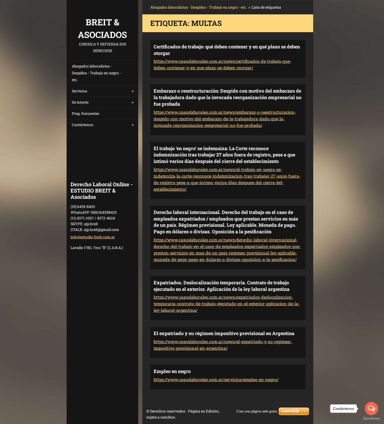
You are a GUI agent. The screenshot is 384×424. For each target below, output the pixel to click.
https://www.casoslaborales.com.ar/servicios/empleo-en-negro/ (216, 379)
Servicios (79, 90)
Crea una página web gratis (256, 411)
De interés (80, 102)
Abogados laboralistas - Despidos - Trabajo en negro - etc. (96, 73)
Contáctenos (82, 124)
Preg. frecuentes (85, 113)
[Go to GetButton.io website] (371, 418)
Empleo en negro (172, 371)
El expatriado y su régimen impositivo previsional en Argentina (224, 333)
